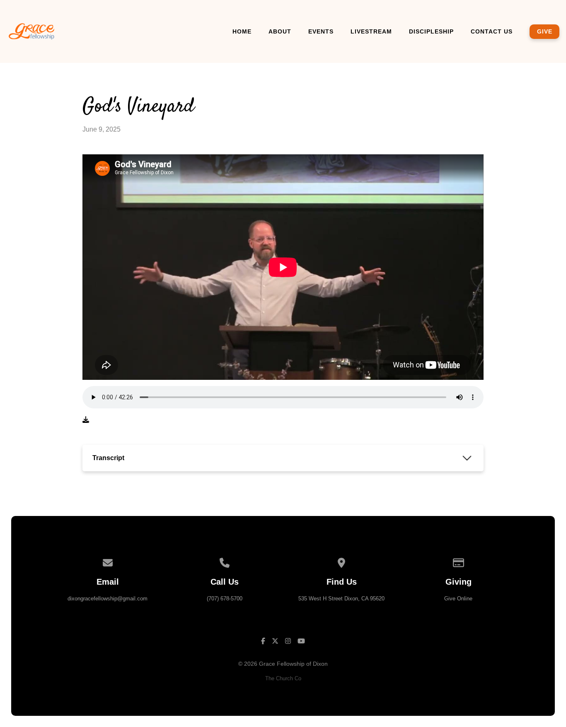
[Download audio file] (85, 420)
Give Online (458, 598)
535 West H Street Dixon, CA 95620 (341, 598)
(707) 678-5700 (224, 598)
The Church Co (283, 678)
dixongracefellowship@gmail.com (108, 598)
